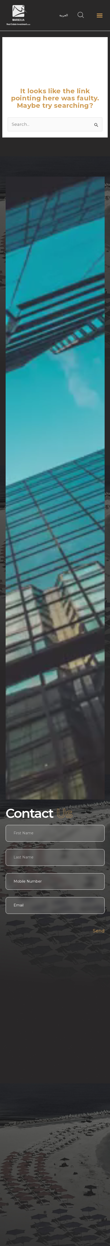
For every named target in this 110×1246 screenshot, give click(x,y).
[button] (100, 15)
